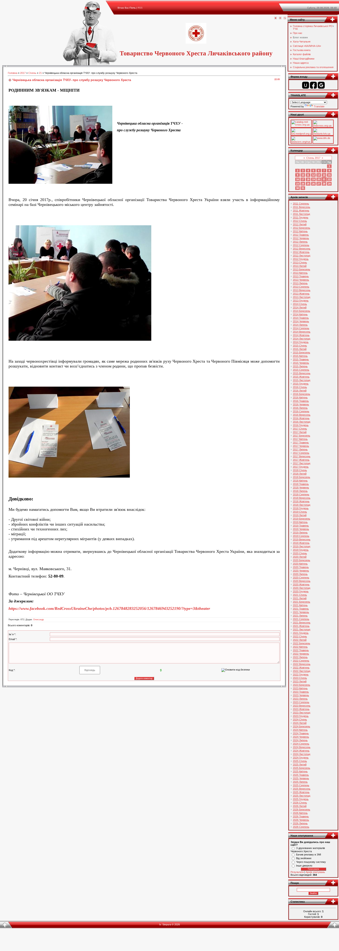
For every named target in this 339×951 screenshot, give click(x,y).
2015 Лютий (299, 349)
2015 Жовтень (301, 376)
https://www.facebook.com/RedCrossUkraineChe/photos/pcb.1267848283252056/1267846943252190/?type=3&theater (109, 608)
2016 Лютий (299, 390)
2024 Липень (300, 740)
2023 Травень (301, 691)
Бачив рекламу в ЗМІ (308, 854)
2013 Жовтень (301, 293)
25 (308, 183)
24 (302, 183)
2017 (23, 73)
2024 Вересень (301, 747)
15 (329, 175)
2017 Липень (300, 449)
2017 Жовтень (301, 459)
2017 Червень (301, 446)
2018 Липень (300, 491)
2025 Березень (301, 768)
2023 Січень (300, 678)
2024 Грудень (301, 757)
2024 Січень (300, 719)
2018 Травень (301, 484)
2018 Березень (301, 477)
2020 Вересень (301, 581)
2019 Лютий (299, 515)
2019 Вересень (301, 539)
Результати (297, 872)
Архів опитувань (315, 872)
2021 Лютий (299, 598)
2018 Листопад (301, 504)
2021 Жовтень (301, 626)
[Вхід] (285, 18)
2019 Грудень (301, 549)
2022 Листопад (301, 671)
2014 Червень (301, 321)
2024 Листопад (301, 754)
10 (302, 175)
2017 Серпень (301, 452)
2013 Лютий (299, 266)
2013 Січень (300, 262)
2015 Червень (301, 362)
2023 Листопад (301, 712)
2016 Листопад (301, 421)
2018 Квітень (300, 480)
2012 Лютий (299, 224)
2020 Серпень (301, 577)
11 (308, 175)
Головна (12, 73)
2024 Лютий (299, 723)
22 (329, 179)
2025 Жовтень (301, 792)
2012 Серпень (301, 245)
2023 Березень (301, 684)
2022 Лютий (299, 639)
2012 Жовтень (301, 252)
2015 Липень (300, 366)
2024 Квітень (300, 729)
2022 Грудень (301, 674)
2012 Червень (301, 238)
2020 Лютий (299, 556)
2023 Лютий (299, 681)
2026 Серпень (301, 826)
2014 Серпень (301, 328)
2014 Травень (301, 317)
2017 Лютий (299, 432)
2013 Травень (301, 276)
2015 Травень (301, 359)
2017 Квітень (300, 439)
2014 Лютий (299, 307)
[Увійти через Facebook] (313, 85)
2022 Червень (301, 653)
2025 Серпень (301, 785)
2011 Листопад (301, 214)
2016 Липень (300, 407)
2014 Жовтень (301, 335)
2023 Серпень (301, 702)
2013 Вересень (301, 290)
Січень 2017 (313, 157)
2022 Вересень (301, 664)
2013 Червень (301, 279)
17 (302, 179)
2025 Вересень (301, 788)
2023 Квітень (300, 688)
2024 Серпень (301, 743)
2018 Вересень (301, 498)
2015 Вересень (301, 373)
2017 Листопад (301, 463)
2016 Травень (301, 401)
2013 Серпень (301, 286)
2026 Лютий (299, 806)
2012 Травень (301, 234)
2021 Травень (301, 608)
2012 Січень (300, 221)
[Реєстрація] (280, 18)
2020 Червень (301, 570)
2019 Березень (301, 518)
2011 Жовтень (301, 210)
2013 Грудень (301, 300)
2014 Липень (300, 324)
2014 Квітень (300, 314)
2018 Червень (301, 487)
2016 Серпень (301, 411)
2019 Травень (301, 525)
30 (297, 188)
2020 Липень (300, 574)
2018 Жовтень (301, 501)
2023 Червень (301, 695)
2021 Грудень (301, 633)
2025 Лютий (299, 764)
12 (313, 175)
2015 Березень (301, 352)
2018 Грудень (301, 508)
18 (308, 179)
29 (329, 183)
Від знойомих (304, 858)
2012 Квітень (300, 231)
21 (40, 73)
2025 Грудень (301, 799)
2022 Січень (300, 636)
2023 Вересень (301, 705)
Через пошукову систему (311, 862)
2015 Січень (300, 345)
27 (318, 183)
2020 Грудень (301, 591)
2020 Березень (301, 560)
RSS (140, 7)
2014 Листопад (301, 338)
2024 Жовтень (301, 750)
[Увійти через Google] (321, 85)
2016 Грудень (301, 425)
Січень (32, 73)
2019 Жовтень (301, 543)
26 (313, 183)
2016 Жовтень (301, 418)
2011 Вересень (301, 207)
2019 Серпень (301, 536)
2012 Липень (300, 241)
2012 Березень (301, 227)
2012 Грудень (301, 259)
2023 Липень (300, 698)
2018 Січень (300, 470)
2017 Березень (301, 435)
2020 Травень (301, 567)
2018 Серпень (301, 494)
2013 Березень (301, 269)
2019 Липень (300, 532)
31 (302, 188)
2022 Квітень (300, 646)
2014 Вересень (301, 331)
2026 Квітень (300, 813)
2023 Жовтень (301, 709)
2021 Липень (300, 615)
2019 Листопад (301, 546)
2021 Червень (301, 612)
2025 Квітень (300, 771)
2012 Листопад (301, 255)
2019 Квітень (300, 522)
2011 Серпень (301, 203)
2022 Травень (301, 650)
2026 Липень (300, 823)
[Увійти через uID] (305, 85)
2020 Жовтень (301, 584)
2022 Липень (300, 657)
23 (297, 183)
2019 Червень (301, 529)
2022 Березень (301, 643)
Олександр (38, 619)
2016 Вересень (301, 414)
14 (324, 175)
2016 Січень (300, 387)
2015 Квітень (300, 356)
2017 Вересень (301, 456)
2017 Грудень (301, 466)
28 (324, 183)
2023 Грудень (301, 716)
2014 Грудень (301, 342)
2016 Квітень (300, 397)
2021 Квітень (300, 605)
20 (318, 179)
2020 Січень (300, 553)
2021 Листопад (301, 629)
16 (297, 179)
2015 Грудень (301, 383)
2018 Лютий (299, 473)
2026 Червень (301, 820)
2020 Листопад (301, 588)
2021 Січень (300, 594)
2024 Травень (301, 733)
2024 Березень (301, 726)
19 (313, 179)
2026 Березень (301, 809)
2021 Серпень (301, 619)
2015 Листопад (301, 380)
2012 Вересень (301, 248)
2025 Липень (300, 781)
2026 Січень (300, 802)
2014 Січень (300, 304)
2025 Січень (300, 761)
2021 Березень (301, 601)
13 (318, 175)
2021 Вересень (301, 622)
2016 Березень (301, 394)
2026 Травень (301, 816)
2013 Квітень (300, 272)
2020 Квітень (300, 563)
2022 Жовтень (301, 667)
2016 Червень (301, 404)
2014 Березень (301, 311)
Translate (319, 106)
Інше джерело (304, 865)
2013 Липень (300, 283)
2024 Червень (301, 736)
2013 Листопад (301, 297)
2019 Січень (300, 511)
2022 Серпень (301, 660)
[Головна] (275, 18)
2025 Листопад (301, 795)
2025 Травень (301, 774)
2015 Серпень (301, 369)
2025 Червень (301, 778)
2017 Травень (301, 442)
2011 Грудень (300, 217)
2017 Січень (300, 428)
